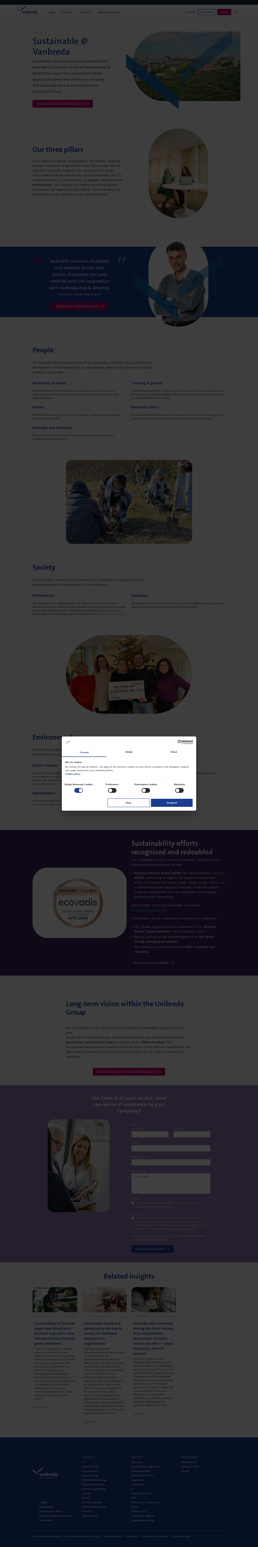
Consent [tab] (84, 752)
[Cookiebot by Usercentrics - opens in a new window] (180, 742)
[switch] (112, 790)
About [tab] (174, 752)
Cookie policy (72, 774)
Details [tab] (129, 752)
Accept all (172, 802)
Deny (128, 802)
